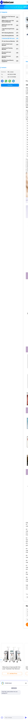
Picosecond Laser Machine (10, 53)
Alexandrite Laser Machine (10, 57)
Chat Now (10, 85)
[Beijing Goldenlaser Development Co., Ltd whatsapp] (6, 81)
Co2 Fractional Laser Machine (10, 44)
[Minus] (26, 683)
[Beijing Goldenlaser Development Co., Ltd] (7, 2)
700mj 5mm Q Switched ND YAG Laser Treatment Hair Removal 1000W (11, 668)
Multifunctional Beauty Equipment (10, 61)
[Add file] (2, 717)
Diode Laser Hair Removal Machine (10, 17)
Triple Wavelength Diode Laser (10, 29)
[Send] (26, 717)
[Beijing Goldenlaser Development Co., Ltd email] (2, 81)
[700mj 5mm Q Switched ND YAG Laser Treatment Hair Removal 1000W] (12, 654)
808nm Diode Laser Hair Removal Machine (10, 21)
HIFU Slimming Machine (10, 32)
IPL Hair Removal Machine (10, 41)
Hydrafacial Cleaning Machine (10, 48)
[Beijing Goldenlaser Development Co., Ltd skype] (13, 81)
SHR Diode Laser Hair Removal (10, 25)
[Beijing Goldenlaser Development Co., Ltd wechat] (9, 81)
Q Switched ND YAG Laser (10, 38)
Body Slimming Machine (10, 35)
